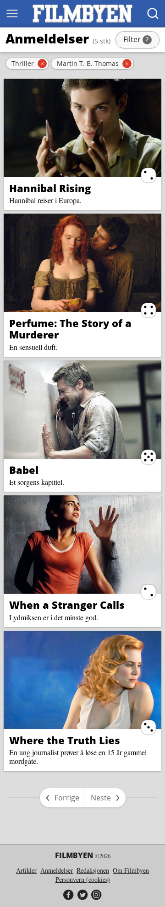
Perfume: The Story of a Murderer (70, 328)
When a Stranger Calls (67, 605)
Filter (140, 40)
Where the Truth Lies (64, 740)
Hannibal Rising (50, 188)
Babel (23, 470)
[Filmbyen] (82, 13)
